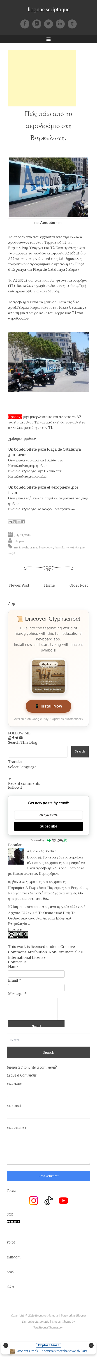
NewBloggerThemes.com (48, 1327)
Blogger (81, 1315)
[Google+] (38, 23)
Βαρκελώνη (46, 547)
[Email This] (10, 522)
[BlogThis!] (14, 522)
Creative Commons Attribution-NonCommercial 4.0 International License (45, 952)
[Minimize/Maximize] (91, 1345)
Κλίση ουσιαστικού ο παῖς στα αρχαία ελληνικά (46, 906)
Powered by (37, 840)
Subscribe (48, 826)
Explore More (48, 1345)
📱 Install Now (48, 706)
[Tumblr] (72, 23)
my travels (21, 547)
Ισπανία (60, 547)
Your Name (14, 1083)
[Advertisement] (42, 78)
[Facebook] (26, 23)
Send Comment (49, 1176)
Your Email (14, 1105)
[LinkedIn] (61, 23)
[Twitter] (50, 23)
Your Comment (16, 1127)
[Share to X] (18, 522)
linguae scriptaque (48, 10)
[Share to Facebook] (23, 522)
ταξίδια (13, 553)
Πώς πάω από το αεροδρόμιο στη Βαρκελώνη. (48, 125)
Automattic (42, 1321)
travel (33, 547)
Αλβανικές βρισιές (41, 851)
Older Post (78, 585)
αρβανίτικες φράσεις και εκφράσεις (37, 881)
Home (49, 585)
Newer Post (19, 585)
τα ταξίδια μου (75, 547)
